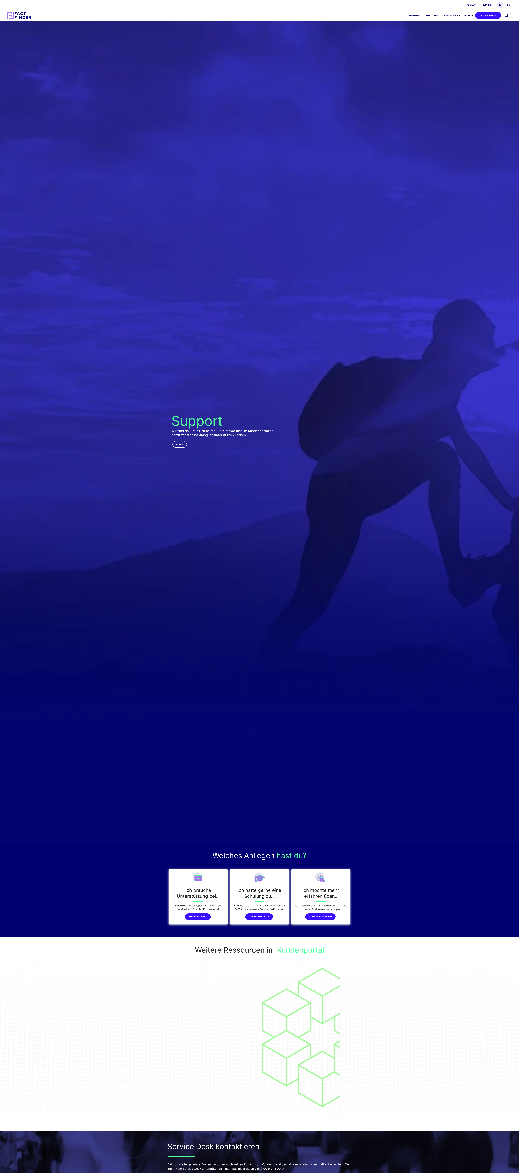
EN (508, 5)
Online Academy (259, 916)
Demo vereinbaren (320, 916)
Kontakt (471, 5)
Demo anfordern (488, 15)
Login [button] (179, 444)
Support (487, 5)
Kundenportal (198, 916)
